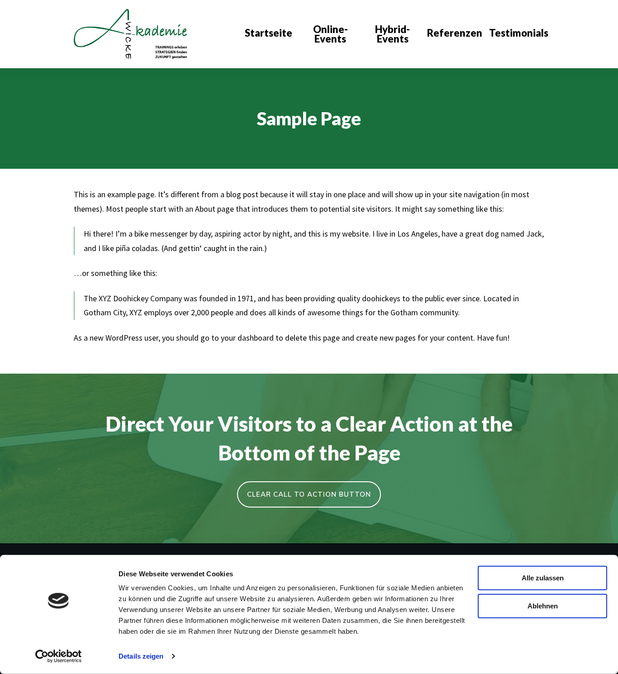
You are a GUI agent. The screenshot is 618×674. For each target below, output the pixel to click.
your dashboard (247, 337)
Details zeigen (141, 656)
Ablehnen (543, 605)
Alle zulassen (543, 578)
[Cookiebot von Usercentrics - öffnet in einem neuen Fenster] (58, 656)
